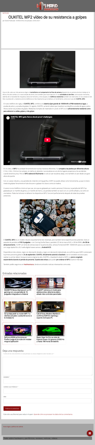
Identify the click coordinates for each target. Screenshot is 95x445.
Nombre (7, 377)
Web (5, 397)
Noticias (6, 13)
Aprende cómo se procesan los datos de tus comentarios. (53, 414)
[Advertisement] (47, 36)
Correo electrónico (11, 387)
